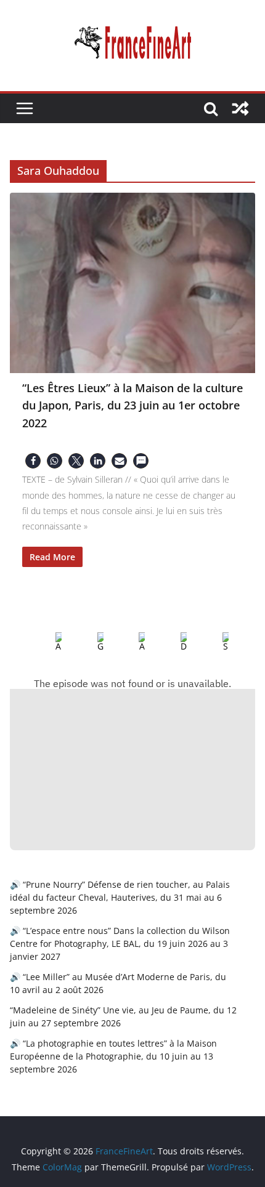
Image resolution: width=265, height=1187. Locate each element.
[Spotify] (216, 642)
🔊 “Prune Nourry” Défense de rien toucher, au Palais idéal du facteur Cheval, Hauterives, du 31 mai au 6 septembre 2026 (120, 897)
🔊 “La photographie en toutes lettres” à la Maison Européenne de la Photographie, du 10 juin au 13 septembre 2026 (113, 1056)
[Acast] (132, 642)
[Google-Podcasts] (91, 642)
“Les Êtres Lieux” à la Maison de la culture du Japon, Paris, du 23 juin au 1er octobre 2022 (132, 405)
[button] (33, 461)
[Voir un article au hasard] (240, 108)
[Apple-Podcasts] (49, 642)
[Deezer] (174, 642)
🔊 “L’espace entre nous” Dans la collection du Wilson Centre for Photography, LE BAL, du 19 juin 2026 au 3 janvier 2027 (120, 943)
